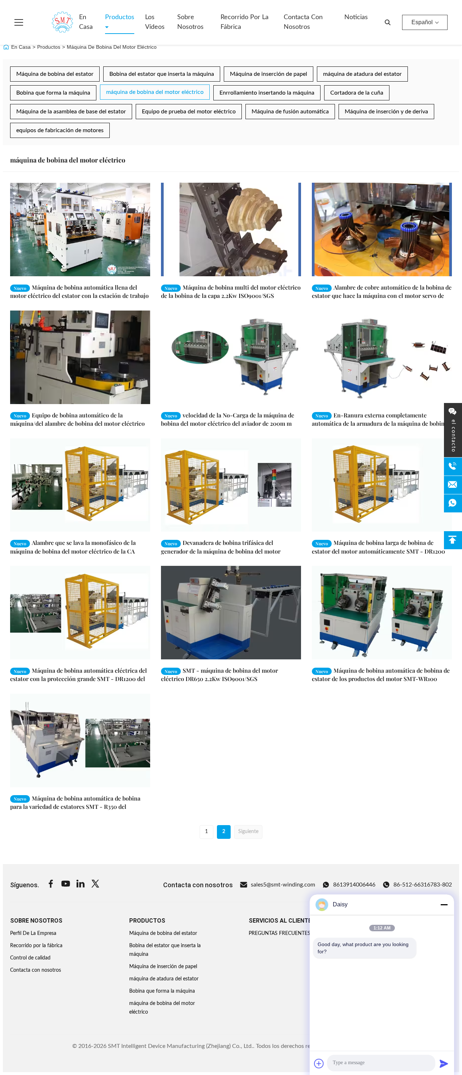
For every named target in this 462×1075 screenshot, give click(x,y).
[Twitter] (95, 885)
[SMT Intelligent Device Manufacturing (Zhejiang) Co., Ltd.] (52, 22)
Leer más (127, 270)
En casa (86, 22)
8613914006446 (354, 885)
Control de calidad (30, 958)
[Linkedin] (80, 885)
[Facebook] (51, 885)
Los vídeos (155, 22)
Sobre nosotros (190, 22)
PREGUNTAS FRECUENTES (279, 933)
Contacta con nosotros (303, 22)
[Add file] (319, 1063)
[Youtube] (65, 885)
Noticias (356, 17)
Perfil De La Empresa (33, 933)
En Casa (21, 47)
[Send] (444, 1063)
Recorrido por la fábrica (245, 22)
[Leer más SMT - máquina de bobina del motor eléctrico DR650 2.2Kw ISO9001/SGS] (231, 612)
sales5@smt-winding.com (283, 885)
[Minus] (444, 904)
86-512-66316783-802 (422, 885)
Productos (119, 17)
